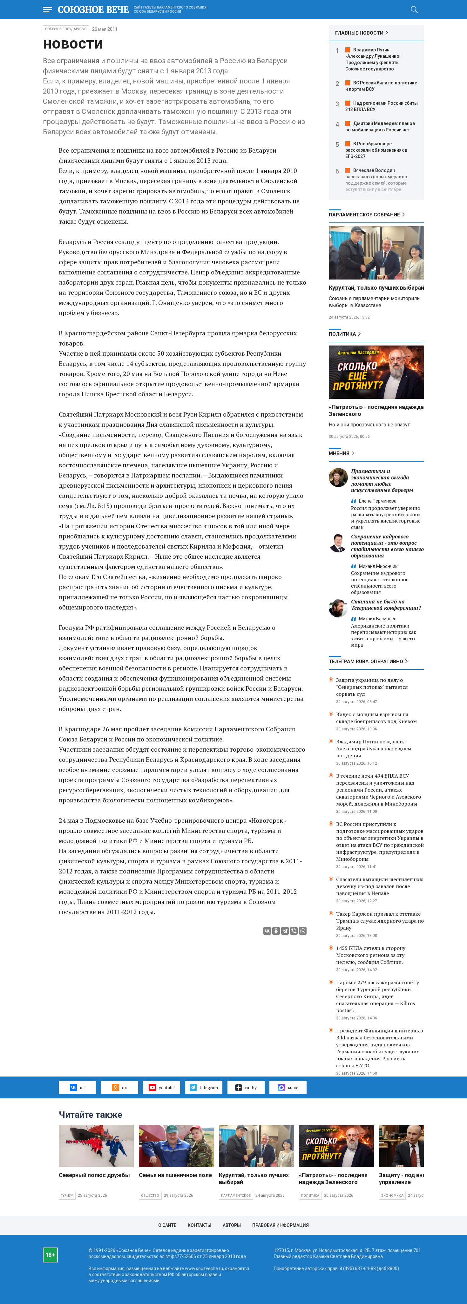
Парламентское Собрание (364, 215)
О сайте (167, 1225)
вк (82, 1087)
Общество (150, 1195)
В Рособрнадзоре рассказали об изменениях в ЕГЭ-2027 (376, 150)
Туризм (67, 1195)
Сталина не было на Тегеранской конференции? (386, 604)
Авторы (232, 1225)
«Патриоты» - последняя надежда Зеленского (333, 1178)
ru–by (251, 1087)
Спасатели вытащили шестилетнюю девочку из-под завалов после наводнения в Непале (379, 886)
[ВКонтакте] (267, 931)
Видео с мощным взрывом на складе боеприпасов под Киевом (376, 718)
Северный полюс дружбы (94, 1175)
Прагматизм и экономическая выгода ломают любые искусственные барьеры (382, 480)
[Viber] (294, 931)
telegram (209, 1087)
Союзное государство (66, 29)
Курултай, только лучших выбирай (376, 287)
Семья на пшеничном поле (175, 1175)
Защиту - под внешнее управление (409, 1178)
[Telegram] (285, 931)
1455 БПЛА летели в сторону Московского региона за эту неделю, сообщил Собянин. (370, 955)
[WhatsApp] (303, 931)
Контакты (199, 1225)
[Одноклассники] (276, 931)
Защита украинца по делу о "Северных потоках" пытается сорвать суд (372, 686)
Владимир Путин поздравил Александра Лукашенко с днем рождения (373, 748)
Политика (342, 334)
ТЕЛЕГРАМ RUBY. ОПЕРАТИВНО (366, 661)
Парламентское (236, 1195)
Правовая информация (280, 1225)
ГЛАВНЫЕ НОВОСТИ (359, 33)
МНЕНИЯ (339, 453)
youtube (167, 1087)
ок (124, 1087)
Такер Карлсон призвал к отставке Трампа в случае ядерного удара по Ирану (380, 920)
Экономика (392, 1195)
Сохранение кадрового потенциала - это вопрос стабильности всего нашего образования (387, 546)
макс (293, 1087)
